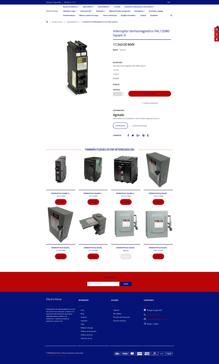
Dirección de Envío (119, 320)
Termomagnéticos (72, 22)
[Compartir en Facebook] (128, 136)
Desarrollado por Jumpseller (55, 355)
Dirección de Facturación (121, 317)
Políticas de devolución (88, 331)
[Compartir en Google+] (138, 136)
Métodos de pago (87, 328)
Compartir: (117, 135)
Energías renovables (128, 15)
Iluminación (100, 11)
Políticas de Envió (87, 335)
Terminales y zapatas (156, 11)
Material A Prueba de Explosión (119, 11)
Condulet (117, 6)
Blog (82, 313)
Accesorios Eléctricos (70, 6)
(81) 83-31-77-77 (70, 2)
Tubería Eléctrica (103, 6)
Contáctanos (120, 125)
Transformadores (69, 15)
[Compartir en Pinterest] (143, 136)
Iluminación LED (86, 11)
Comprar (60, 202)
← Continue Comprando (139, 125)
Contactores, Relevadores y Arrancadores (138, 6)
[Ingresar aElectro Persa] (216, 39)
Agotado (125, 256)
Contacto (143, 15)
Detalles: (116, 84)
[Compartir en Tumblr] (148, 136)
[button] (169, 2)
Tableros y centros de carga (88, 15)
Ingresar (116, 310)
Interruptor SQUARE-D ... (60, 193)
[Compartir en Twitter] (133, 136)
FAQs (82, 324)
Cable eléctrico (88, 6)
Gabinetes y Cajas (69, 11)
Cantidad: (116, 89)
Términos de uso (86, 338)
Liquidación (154, 15)
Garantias (84, 320)
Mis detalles (117, 313)
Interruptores (138, 11)
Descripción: (117, 62)
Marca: (115, 50)
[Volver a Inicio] (47, 22)
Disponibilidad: (118, 110)
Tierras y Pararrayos (110, 15)
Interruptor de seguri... (158, 193)
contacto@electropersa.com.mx (158, 319)
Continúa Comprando (150, 103)
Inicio (82, 310)
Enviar (126, 284)
